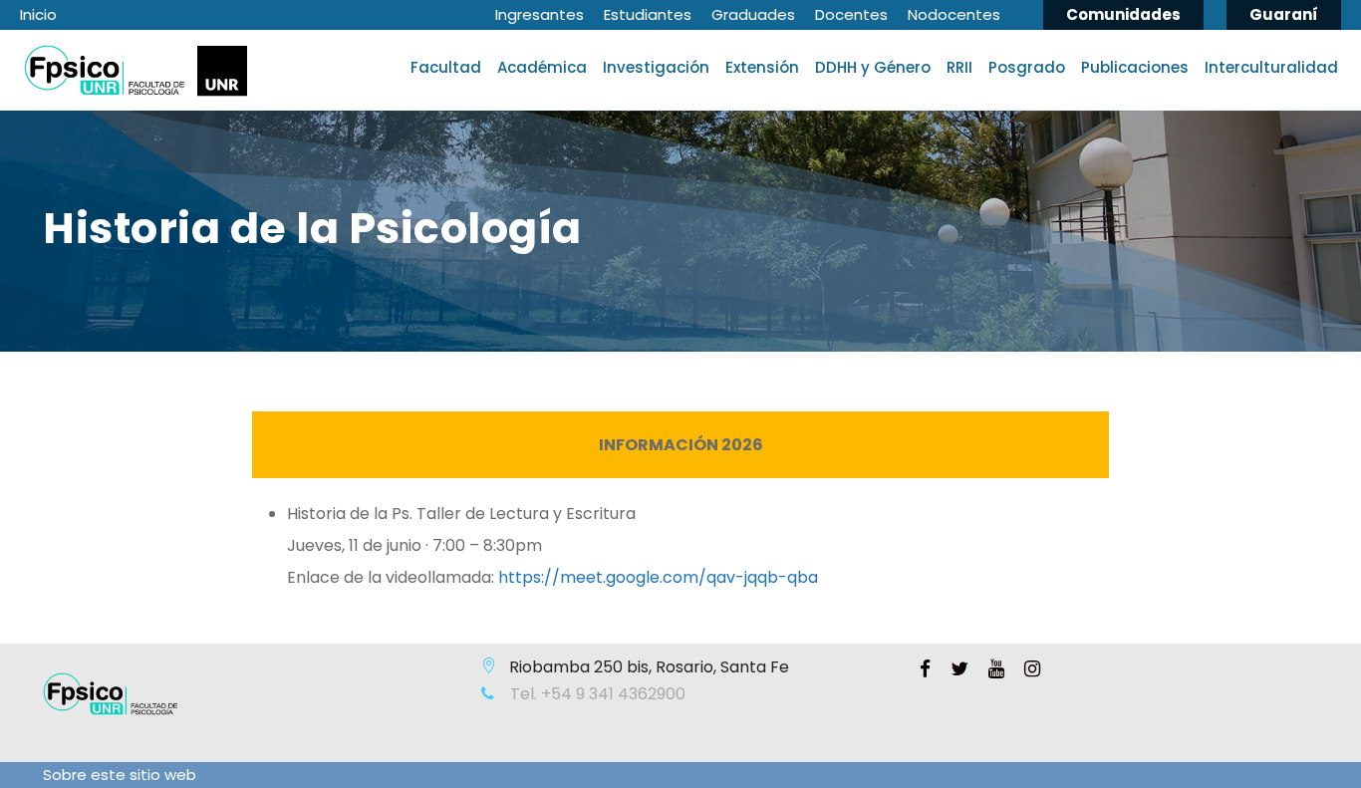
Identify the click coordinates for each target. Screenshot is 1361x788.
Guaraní (1283, 14)
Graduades (753, 14)
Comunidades (1123, 14)
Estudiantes (647, 14)
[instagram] (1032, 669)
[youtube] (996, 669)
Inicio (38, 14)
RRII (959, 67)
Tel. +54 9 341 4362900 (595, 693)
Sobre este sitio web (119, 774)
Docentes (851, 14)
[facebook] (925, 669)
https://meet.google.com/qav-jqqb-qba (658, 577)
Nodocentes (954, 14)
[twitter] (959, 669)
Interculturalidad (1271, 67)
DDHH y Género (873, 67)
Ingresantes (539, 14)
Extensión (762, 67)
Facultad (445, 67)
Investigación (656, 67)
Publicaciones (1135, 67)
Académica (542, 67)
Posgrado (1026, 67)
